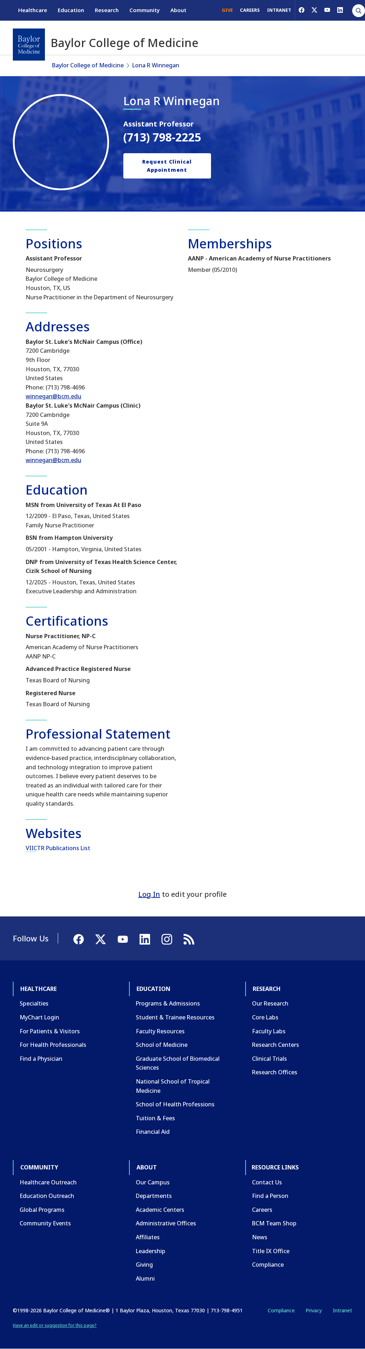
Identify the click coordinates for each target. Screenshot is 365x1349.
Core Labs (265, 1017)
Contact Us (267, 1182)
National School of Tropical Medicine (173, 1086)
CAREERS (250, 10)
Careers (262, 1210)
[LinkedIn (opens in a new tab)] (340, 10)
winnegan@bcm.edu (53, 396)
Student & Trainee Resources (175, 1017)
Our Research (270, 1003)
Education (71, 10)
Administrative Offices (166, 1223)
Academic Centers (160, 1210)
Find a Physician (41, 1059)
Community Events (45, 1223)
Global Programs (42, 1210)
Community (144, 10)
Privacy (313, 1310)
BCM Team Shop (274, 1223)
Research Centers (275, 1045)
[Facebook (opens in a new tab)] (301, 10)
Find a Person (270, 1196)
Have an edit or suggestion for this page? (55, 1325)
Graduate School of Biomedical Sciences (178, 1063)
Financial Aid (153, 1132)
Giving (144, 1264)
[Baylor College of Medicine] (29, 45)
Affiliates (148, 1237)
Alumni (145, 1278)
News (259, 1237)
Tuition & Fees (155, 1118)
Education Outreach (47, 1196)
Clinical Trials (269, 1059)
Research (107, 10)
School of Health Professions (175, 1104)
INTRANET (279, 10)
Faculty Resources (160, 1031)
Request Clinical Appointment (167, 165)
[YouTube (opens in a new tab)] (327, 10)
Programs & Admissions (168, 1003)
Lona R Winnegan (155, 65)
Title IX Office (270, 1251)
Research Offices (274, 1072)
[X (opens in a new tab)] (314, 10)
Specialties (34, 1003)
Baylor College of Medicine (88, 65)
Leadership (150, 1251)
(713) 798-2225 (162, 137)
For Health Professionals (53, 1045)
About (178, 10)
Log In (149, 894)
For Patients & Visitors (50, 1031)
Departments (154, 1196)
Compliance (268, 1264)
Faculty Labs (269, 1031)
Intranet (342, 1310)
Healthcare (32, 10)
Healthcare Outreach (48, 1182)
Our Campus (153, 1182)
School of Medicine (161, 1045)
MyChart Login (39, 1017)
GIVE (227, 10)
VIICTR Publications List (58, 848)
